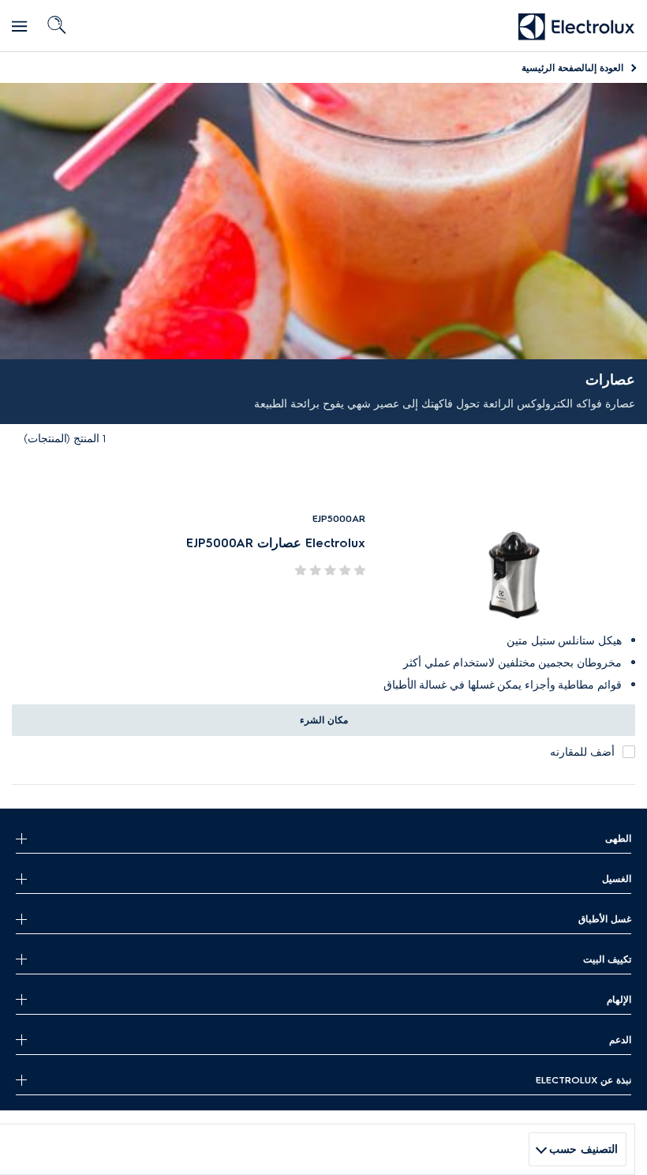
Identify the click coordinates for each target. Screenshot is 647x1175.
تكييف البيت (607, 959)
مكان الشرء (324, 720)
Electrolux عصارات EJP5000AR (275, 542)
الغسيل (616, 878)
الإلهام (619, 999)
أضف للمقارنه (582, 752)
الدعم (620, 1039)
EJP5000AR (338, 518)
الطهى (618, 838)
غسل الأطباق (604, 919)
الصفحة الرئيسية (572, 67)
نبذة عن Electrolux (583, 1080)
